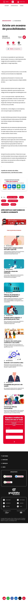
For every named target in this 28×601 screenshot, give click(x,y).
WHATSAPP (7, 5)
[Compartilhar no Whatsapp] (8, 598)
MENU (7, 2)
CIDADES (21, 5)
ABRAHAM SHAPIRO (6, 20)
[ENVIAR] (14, 441)
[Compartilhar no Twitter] (20, 598)
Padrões (13, 204)
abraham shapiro (12, 197)
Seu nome (8, 428)
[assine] (23, 598)
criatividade (5, 204)
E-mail (7, 434)
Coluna (4, 200)
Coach (21, 197)
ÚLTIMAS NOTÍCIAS (14, 5)
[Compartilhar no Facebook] (12, 598)
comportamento (12, 200)
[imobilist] (4, 598)
